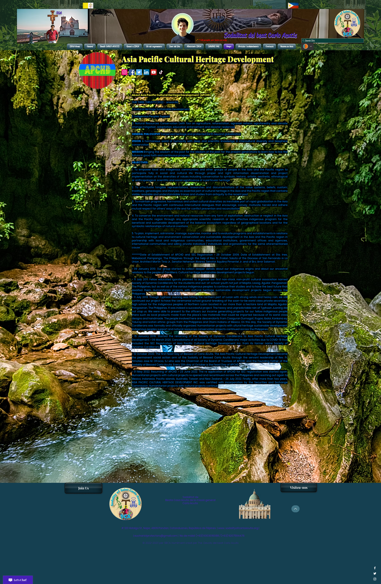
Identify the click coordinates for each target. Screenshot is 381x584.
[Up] (295, 508)
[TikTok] (161, 72)
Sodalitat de (190, 497)
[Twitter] (139, 72)
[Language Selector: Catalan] (307, 46)
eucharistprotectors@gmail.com (155, 536)
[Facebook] (132, 72)
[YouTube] (154, 72)
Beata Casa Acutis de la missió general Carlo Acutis (190, 501)
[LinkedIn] (146, 72)
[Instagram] (124, 72)
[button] (299, 487)
